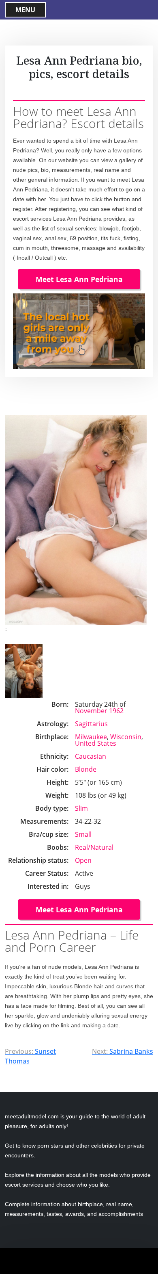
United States (95, 743)
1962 (116, 710)
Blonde (85, 769)
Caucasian (90, 756)
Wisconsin (125, 736)
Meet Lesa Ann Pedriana (79, 279)
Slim (81, 808)
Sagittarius (91, 723)
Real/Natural (94, 847)
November (91, 710)
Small (83, 834)
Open (83, 860)
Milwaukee (91, 736)
